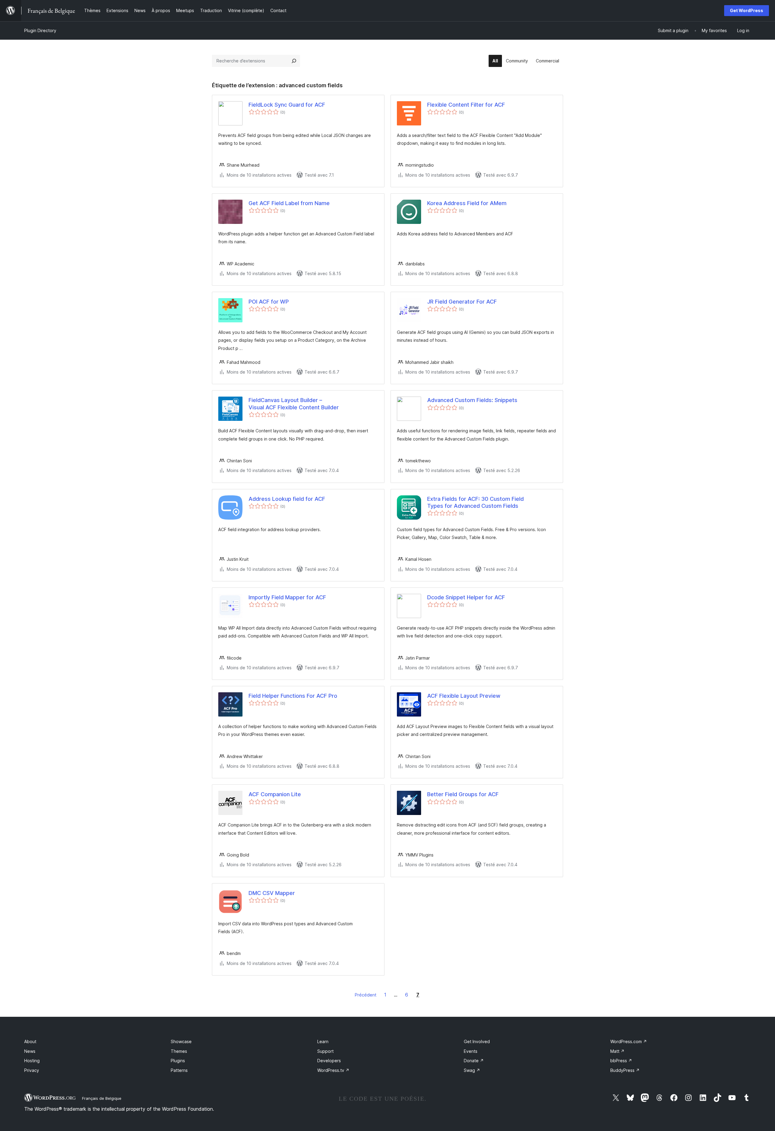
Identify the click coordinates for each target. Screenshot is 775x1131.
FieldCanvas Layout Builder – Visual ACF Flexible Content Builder (294, 403)
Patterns (179, 1070)
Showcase (181, 1041)
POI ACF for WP (269, 301)
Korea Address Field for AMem (466, 203)
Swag (472, 1070)
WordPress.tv (333, 1070)
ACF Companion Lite (275, 794)
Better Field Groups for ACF (463, 794)
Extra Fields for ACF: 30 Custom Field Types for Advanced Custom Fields (475, 502)
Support (325, 1051)
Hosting (32, 1060)
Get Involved (477, 1041)
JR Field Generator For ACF (462, 301)
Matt (617, 1051)
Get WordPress (746, 10)
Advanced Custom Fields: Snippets (472, 400)
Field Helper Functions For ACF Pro (293, 696)
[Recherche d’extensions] (294, 61)
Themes (179, 1051)
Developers (329, 1060)
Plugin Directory (40, 30)
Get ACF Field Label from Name (289, 203)
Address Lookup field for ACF (287, 499)
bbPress (621, 1060)
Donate (474, 1060)
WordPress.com (628, 1041)
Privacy (31, 1070)
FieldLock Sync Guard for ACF (287, 104)
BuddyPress (625, 1070)
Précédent (365, 994)
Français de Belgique (101, 1098)
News (29, 1051)
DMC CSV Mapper (272, 893)
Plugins (178, 1060)
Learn (322, 1041)
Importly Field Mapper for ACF (287, 597)
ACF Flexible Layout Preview (463, 696)
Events (470, 1051)
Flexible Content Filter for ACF (466, 104)
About (30, 1041)
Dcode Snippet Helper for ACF (466, 597)
